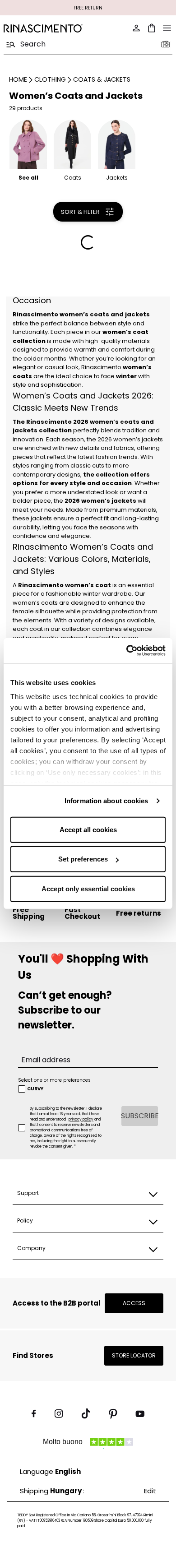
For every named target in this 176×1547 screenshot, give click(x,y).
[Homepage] (43, 28)
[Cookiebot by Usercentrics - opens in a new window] (127, 651)
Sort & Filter (80, 212)
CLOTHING (50, 79)
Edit (150, 1491)
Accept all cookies (88, 829)
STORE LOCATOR (134, 1355)
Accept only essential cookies (88, 888)
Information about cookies (106, 801)
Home (18, 79)
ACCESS (134, 1303)
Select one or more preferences (54, 1080)
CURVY (35, 1089)
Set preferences (83, 859)
